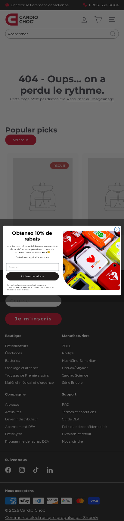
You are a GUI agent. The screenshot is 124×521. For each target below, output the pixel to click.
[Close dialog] (117, 229)
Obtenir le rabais (32, 276)
